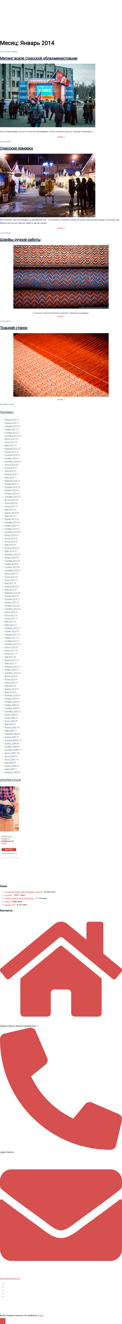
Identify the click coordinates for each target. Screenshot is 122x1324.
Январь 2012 (10, 631)
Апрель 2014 (10, 548)
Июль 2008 (10, 756)
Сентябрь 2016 (11, 461)
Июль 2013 (10, 577)
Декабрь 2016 (11, 455)
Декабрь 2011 (11, 634)
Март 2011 (9, 663)
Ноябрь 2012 (10, 602)
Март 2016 (9, 477)
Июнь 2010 (10, 682)
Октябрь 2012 (11, 606)
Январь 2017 (10, 452)
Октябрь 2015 (11, 493)
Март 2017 (9, 445)
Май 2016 (9, 471)
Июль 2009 (10, 718)
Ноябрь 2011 (10, 638)
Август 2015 (10, 500)
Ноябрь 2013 (10, 564)
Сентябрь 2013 (11, 570)
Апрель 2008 (10, 766)
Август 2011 (10, 647)
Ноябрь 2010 (10, 670)
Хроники (14, 51)
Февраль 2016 (11, 481)
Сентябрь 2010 (11, 673)
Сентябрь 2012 (11, 609)
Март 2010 (9, 692)
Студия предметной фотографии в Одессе (23, 892)
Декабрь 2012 (11, 599)
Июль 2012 (10, 615)
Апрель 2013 (10, 586)
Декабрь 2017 (11, 426)
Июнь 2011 (10, 654)
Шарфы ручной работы (20, 239)
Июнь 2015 (10, 506)
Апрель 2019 (10, 420)
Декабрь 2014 (11, 522)
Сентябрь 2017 (11, 436)
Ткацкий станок (14, 327)
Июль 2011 (10, 650)
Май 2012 (9, 622)
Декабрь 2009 (11, 702)
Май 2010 (9, 686)
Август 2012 (10, 612)
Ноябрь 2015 (10, 490)
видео (7, 901)
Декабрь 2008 (11, 740)
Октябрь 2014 (11, 529)
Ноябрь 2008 (10, 743)
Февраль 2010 (11, 695)
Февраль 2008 (11, 772)
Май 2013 (9, 583)
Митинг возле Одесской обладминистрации (38, 58)
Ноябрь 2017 (10, 429)
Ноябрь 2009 (10, 705)
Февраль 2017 (11, 448)
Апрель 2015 (10, 513)
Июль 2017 (10, 442)
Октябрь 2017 (11, 433)
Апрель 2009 (10, 727)
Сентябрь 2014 (11, 532)
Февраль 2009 (11, 734)
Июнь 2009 (10, 721)
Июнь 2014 (10, 541)
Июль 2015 (10, 503)
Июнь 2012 (10, 618)
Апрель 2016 (10, 474)
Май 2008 (9, 763)
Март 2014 (9, 551)
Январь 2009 (10, 737)
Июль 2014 (10, 538)
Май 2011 (9, 657)
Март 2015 (9, 516)
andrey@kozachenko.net (10, 1278)
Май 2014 (9, 545)
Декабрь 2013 (11, 561)
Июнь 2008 (10, 759)
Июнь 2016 (10, 468)
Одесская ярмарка (16, 148)
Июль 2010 (10, 679)
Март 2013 (9, 590)
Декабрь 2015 (11, 487)
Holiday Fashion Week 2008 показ (19, 898)
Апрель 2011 (10, 660)
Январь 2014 (10, 557)
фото (9, 51)
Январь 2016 (10, 484)
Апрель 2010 (10, 689)
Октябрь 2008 (11, 746)
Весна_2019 (10, 905)
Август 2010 (10, 676)
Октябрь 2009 (11, 708)
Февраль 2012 (11, 628)
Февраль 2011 (11, 666)
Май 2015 (9, 509)
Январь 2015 (10, 519)
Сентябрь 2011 (11, 644)
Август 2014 (10, 535)
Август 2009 (10, 715)
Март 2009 (9, 730)
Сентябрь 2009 (11, 711)
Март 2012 (9, 625)
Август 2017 (10, 439)
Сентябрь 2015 (11, 497)
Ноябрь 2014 (10, 525)
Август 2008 (10, 753)
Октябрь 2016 (11, 458)
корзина (8, 895)
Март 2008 (9, 769)
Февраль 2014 (11, 554)
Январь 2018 (10, 423)
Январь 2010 (10, 698)
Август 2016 (10, 464)
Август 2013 (10, 573)
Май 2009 (9, 724)
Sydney (40, 1315)
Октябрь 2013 (11, 567)
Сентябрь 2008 (11, 750)
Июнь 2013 (10, 580)
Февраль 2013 (11, 593)
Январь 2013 (10, 596)
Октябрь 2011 (11, 641)
